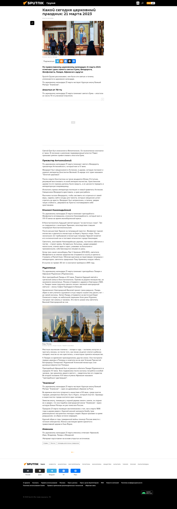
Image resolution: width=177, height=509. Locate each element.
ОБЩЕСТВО (107, 464)
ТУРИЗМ (125, 464)
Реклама (62, 483)
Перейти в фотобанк (68, 345)
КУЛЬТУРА (117, 464)
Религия (53, 443)
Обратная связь (90, 485)
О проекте (26, 483)
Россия (133, 464)
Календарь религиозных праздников (68, 443)
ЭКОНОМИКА (96, 464)
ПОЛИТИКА (86, 464)
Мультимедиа (143, 464)
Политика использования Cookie (34, 485)
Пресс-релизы (72, 483)
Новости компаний (112, 483)
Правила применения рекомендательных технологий (65, 485)
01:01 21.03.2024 (47, 18)
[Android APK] (147, 493)
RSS (102, 483)
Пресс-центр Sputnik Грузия (89, 483)
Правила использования (49, 483)
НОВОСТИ (52, 464)
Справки (45, 443)
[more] (32, 23)
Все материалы (74, 464)
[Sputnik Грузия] (34, 6)
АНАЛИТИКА (62, 464)
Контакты (35, 483)
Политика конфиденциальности (131, 483)
